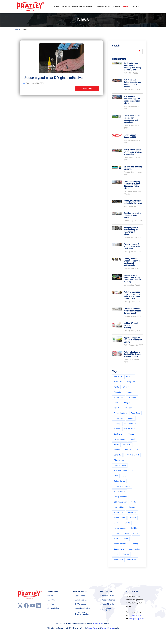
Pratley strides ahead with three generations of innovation (133, 152)
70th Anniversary (120, 471)
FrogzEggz (118, 377)
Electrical (129, 392)
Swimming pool (120, 465)
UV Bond (117, 523)
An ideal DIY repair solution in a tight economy (131, 325)
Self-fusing (132, 512)
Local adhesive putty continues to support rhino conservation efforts (132, 185)
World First (118, 382)
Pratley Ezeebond (120, 413)
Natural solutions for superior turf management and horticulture (132, 119)
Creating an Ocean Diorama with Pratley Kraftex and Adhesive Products (132, 278)
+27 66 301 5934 (135, 616)
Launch (132, 439)
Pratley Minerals (108, 604)
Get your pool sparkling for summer (133, 168)
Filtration (129, 377)
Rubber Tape (118, 512)
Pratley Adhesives (108, 600)
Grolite (135, 533)
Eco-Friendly (118, 434)
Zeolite (125, 539)
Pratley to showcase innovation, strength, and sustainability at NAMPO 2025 (132, 295)
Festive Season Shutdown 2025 (130, 136)
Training (117, 429)
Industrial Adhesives (82, 608)
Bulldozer (131, 434)
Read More (87, 89)
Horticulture (131, 559)
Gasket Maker (119, 549)
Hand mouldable (120, 528)
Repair (116, 444)
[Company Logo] (30, 7)
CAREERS (116, 6)
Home (17, 29)
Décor (116, 403)
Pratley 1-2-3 (118, 418)
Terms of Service (107, 628)
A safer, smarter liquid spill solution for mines (133, 202)
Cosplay (117, 424)
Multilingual (118, 559)
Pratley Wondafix (120, 497)
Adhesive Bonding (120, 544)
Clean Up (125, 554)
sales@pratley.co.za (136, 619)
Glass (116, 539)
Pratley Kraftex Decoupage (107, 609)
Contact (51, 604)
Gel (137, 450)
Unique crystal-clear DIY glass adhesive (53, 78)
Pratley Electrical (108, 596)
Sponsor (117, 450)
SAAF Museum (129, 424)
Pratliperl (128, 450)
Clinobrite (117, 392)
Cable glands (130, 408)
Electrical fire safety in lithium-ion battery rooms (132, 215)
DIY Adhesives (80, 604)
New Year (117, 408)
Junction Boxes (81, 600)
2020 (124, 476)
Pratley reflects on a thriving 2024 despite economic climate (132, 354)
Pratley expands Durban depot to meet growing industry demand (132, 83)
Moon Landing (134, 549)
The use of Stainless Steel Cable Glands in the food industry (132, 311)
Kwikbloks (134, 528)
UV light (126, 387)
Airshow (132, 507)
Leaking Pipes (119, 507)
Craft (116, 554)
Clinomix (132, 518)
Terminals (127, 444)
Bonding (135, 544)
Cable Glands (80, 596)
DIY (132, 471)
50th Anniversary (120, 502)
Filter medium (119, 460)
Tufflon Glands (119, 481)
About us (51, 600)
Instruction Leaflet (132, 455)
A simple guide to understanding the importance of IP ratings (131, 230)
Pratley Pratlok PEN (131, 429)
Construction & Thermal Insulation (82, 613)
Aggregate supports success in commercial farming (133, 339)
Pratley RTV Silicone (121, 533)
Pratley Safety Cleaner (122, 486)
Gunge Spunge (119, 492)
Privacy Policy (53, 608)
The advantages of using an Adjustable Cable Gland (132, 246)
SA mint (131, 418)
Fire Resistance (119, 439)
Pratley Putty (118, 397)
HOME (56, 6)
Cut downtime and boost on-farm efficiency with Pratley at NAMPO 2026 (132, 66)
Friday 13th (131, 382)
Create (127, 523)
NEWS (125, 6)
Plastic (133, 502)
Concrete (117, 455)
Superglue (126, 403)
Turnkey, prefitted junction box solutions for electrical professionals (132, 262)
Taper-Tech (135, 413)
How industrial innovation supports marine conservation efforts (132, 99)
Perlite (116, 387)
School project (119, 518)
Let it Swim (132, 397)
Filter (116, 476)
